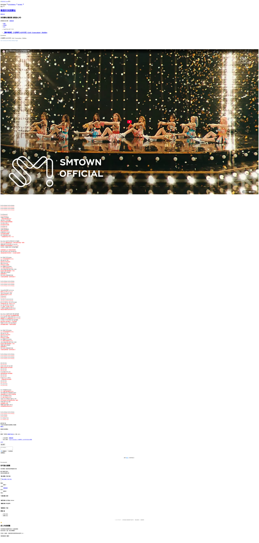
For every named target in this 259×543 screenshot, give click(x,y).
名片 (4, 26)
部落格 (4, 25)
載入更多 (3, 444)
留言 (12, 434)
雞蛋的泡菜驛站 (8, 10)
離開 (8, 536)
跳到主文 (3, 14)
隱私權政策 (137, 519)
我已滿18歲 (3, 536)
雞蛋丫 (2, 426)
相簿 (4, 23)
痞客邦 (9, 434)
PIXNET (119, 519)
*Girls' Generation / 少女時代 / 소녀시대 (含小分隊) (20, 439)
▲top (2, 442)
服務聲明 (142, 519)
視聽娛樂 (11, 20)
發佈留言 (3, 452)
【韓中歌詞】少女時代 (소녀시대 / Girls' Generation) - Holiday (25, 32)
